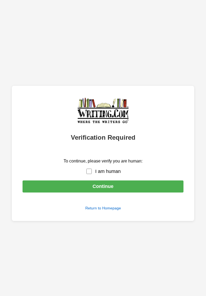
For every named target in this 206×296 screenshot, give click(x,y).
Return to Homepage (103, 208)
